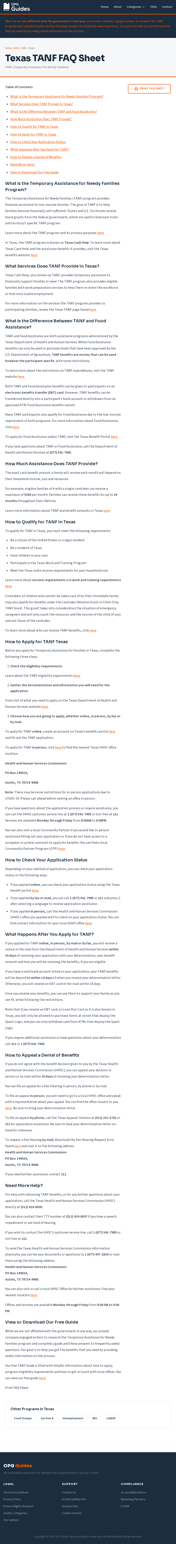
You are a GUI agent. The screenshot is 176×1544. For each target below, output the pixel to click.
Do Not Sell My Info (74, 1499)
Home (105, 7)
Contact (167, 7)
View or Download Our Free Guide (34, 172)
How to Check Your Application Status (38, 142)
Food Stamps (23, 1418)
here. (21, 376)
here (100, 233)
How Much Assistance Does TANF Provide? (41, 119)
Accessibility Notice (133, 1492)
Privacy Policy (12, 1499)
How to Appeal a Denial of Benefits (35, 157)
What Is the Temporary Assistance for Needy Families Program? (56, 96)
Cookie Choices (72, 1513)
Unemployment (72, 1418)
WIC (95, 1418)
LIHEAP (111, 1418)
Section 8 (47, 1418)
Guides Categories (15, 1513)
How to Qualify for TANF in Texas (34, 126)
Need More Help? (22, 164)
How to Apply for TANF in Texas (33, 134)
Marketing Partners (133, 1499)
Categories (134, 7)
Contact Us (69, 1492)
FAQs (153, 7)
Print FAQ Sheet (152, 88)
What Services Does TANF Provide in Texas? (41, 104)
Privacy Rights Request (18, 1506)
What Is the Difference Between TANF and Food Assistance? (53, 111)
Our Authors (11, 1520)
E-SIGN (125, 1506)
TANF (24, 48)
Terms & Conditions (16, 1492)
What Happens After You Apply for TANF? (39, 149)
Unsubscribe (70, 1506)
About (118, 7)
